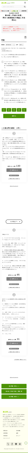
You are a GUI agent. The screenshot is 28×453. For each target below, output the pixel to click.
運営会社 (5, 430)
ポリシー (18, 435)
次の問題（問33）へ (14, 396)
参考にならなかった (14, 175)
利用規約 (5, 435)
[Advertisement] (14, 201)
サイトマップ (6, 438)
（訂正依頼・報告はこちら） (6, 50)
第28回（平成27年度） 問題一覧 (14, 391)
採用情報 (5, 433)
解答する (14, 115)
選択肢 (3, 44)
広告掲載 (18, 430)
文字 (17, 44)
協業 (17, 433)
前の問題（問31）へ (14, 386)
